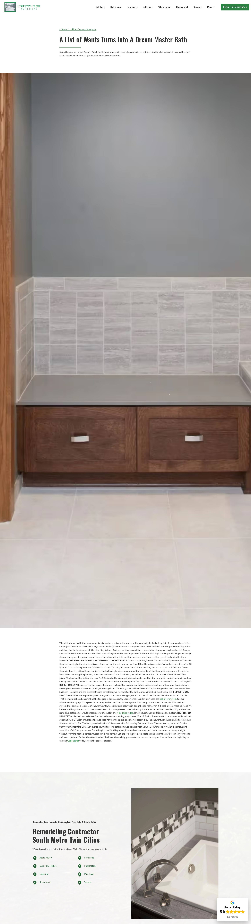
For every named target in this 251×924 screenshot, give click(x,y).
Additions (148, 7)
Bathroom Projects (85, 29)
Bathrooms (115, 7)
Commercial (182, 7)
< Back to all (66, 29)
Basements (132, 7)
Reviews (197, 7)
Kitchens (100, 7)
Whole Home (164, 7)
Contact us (73, 740)
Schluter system (168, 698)
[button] (211, 7)
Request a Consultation (235, 7)
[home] (22, 7)
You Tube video (125, 712)
